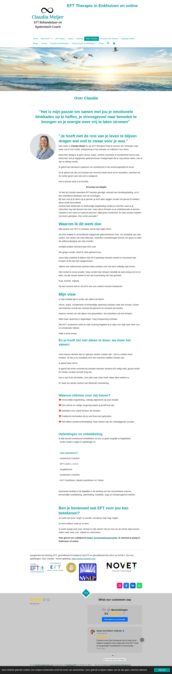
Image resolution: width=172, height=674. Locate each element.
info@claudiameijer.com (44, 665)
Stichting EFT (71, 665)
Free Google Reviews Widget (116, 659)
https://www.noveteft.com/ (84, 559)
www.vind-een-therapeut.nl (120, 665)
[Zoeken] (108, 43)
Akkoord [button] (162, 670)
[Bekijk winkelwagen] (114, 43)
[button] (87, 640)
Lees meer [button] (100, 648)
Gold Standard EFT (69, 453)
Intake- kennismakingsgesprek (102, 538)
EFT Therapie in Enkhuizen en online (102, 5)
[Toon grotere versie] (43, 147)
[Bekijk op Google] (92, 632)
